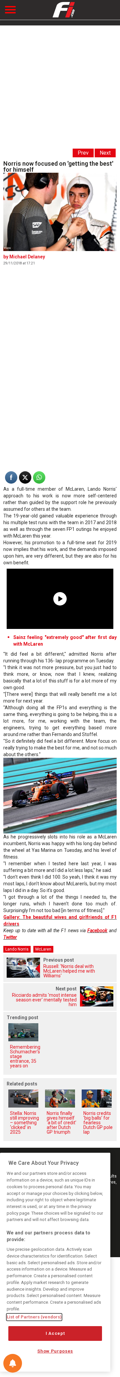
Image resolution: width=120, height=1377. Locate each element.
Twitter (10, 937)
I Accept (55, 1333)
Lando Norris (17, 949)
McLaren (43, 949)
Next (105, 153)
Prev (83, 153)
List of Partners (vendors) (34, 1316)
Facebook (97, 930)
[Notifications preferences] (12, 1363)
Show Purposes (55, 1351)
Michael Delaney (27, 256)
